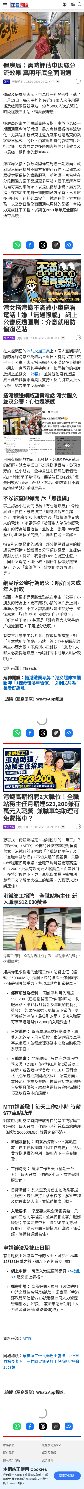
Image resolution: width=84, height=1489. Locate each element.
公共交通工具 (38, 351)
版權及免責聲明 (52, 1445)
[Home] (19, 4)
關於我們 (8, 1452)
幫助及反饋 (49, 1452)
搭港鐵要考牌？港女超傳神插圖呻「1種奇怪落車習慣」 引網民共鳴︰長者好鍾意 (42, 682)
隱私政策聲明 (11, 1460)
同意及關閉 (66, 1475)
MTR (27, 1338)
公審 (34, 374)
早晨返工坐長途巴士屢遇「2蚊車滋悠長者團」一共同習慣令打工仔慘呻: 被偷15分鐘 (41, 1362)
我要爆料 (47, 1460)
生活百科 (9, 338)
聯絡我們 (8, 1445)
